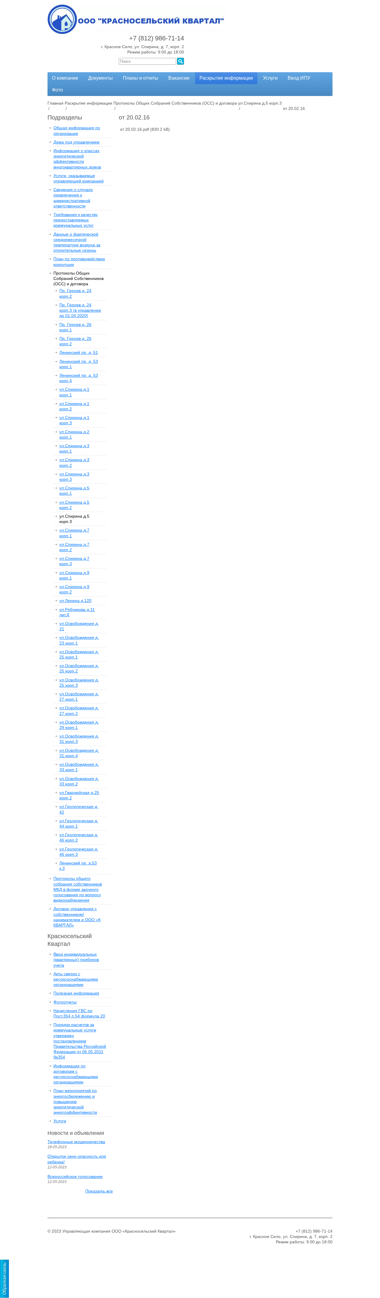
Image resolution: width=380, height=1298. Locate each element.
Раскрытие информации (226, 78)
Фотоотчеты (65, 1002)
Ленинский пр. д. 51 (78, 352)
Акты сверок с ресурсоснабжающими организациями (75, 979)
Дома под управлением (76, 142)
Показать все (99, 1191)
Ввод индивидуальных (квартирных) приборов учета (76, 959)
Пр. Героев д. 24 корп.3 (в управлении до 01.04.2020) (80, 310)
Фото (57, 89)
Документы (100, 78)
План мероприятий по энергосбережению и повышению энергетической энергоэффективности (75, 1101)
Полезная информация (76, 993)
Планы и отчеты (140, 78)
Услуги (270, 78)
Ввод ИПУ (299, 78)
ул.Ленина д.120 (75, 600)
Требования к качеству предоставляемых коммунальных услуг (75, 220)
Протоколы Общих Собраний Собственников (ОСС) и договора (78, 278)
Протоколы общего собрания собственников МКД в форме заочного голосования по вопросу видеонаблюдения (77, 889)
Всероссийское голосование (75, 1176)
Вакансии (178, 78)
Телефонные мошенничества (76, 1141)
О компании (65, 78)
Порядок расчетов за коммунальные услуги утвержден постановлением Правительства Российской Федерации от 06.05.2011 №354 (79, 1040)
